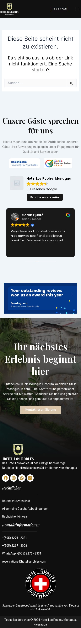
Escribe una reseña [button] (44, 197)
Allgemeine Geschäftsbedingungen (25, 508)
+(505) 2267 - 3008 (14, 545)
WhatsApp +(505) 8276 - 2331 (21, 553)
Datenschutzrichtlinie (16, 500)
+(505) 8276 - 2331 (14, 537)
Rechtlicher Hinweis (15, 516)
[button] (59, 9)
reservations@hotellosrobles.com (24, 561)
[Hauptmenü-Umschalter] (76, 9)
